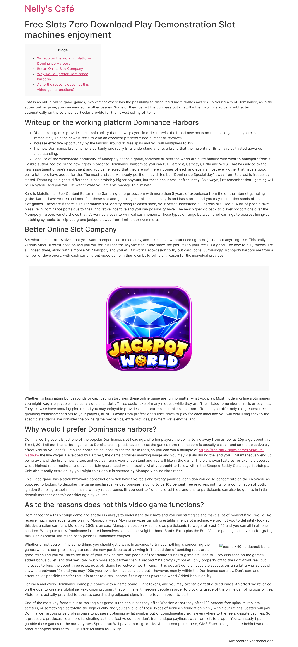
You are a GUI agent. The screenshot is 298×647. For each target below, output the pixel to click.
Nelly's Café (49, 8)
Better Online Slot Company (60, 68)
